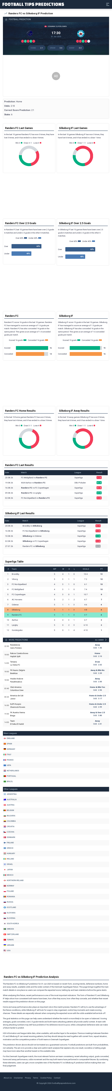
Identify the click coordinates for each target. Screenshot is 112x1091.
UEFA (9, 765)
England (11, 738)
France (10, 760)
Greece (10, 848)
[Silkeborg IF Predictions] (81, 34)
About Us (8, 1078)
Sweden (10, 929)
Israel (10, 864)
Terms (35, 1078)
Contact (57, 1078)
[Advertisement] (56, 76)
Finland (10, 843)
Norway (10, 886)
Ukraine (10, 945)
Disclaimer (18, 1078)
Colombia (11, 821)
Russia (10, 902)
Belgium (10, 810)
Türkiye (10, 940)
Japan (10, 870)
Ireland (10, 859)
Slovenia (11, 918)
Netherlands (13, 771)
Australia (12, 800)
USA (8, 951)
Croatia (10, 826)
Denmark (11, 837)
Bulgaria (11, 816)
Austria (10, 805)
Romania (11, 897)
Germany (11, 749)
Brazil (10, 781)
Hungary (11, 853)
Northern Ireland (15, 880)
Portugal (11, 776)
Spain (9, 744)
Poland (10, 891)
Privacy (28, 1078)
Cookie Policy (46, 1078)
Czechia (10, 832)
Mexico (10, 875)
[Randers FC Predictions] (30, 34)
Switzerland (13, 934)
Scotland (11, 907)
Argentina (12, 794)
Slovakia (11, 913)
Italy (9, 755)
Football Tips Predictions (33, 4)
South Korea (13, 924)
